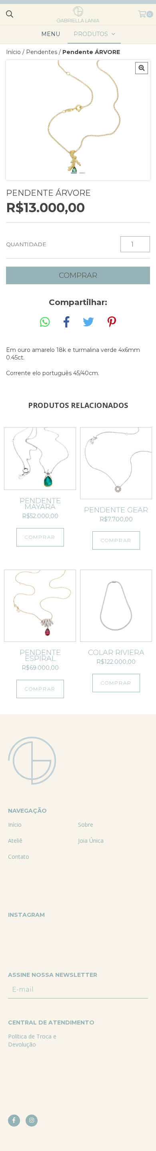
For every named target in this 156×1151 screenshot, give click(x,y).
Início (13, 52)
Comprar (40, 537)
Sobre (85, 824)
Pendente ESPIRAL (40, 656)
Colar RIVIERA (116, 653)
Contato (18, 856)
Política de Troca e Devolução (32, 1040)
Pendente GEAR (116, 510)
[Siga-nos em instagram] (32, 1121)
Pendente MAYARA (40, 504)
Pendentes (41, 52)
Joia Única (91, 840)
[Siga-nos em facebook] (14, 1121)
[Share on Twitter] (88, 322)
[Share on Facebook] (66, 322)
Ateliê (15, 840)
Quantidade (26, 244)
